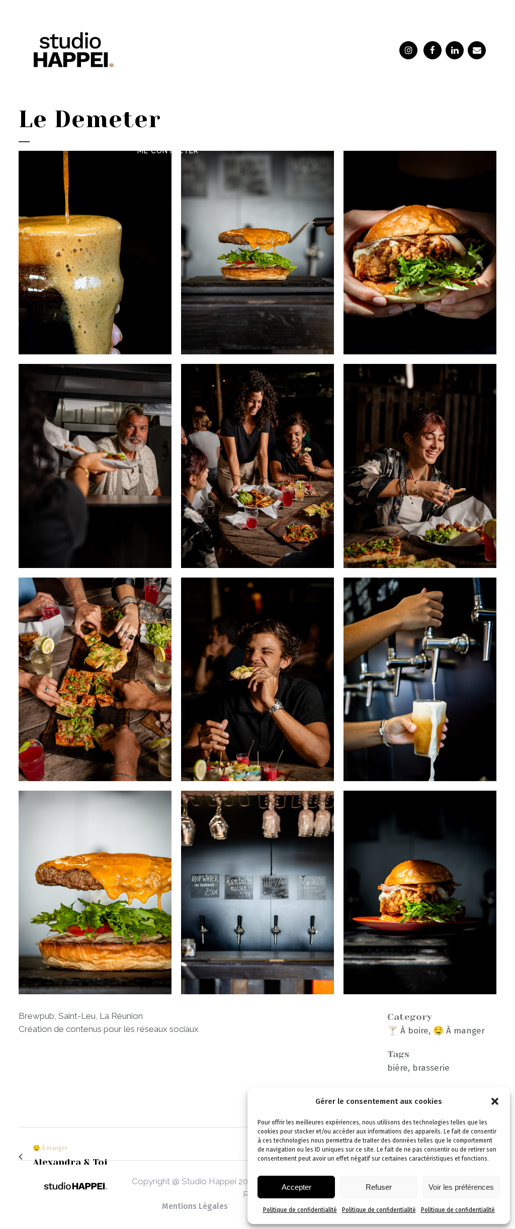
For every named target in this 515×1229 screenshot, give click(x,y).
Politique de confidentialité (300, 1209)
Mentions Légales (195, 1206)
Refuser (379, 1187)
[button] (495, 1101)
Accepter (296, 1187)
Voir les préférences (461, 1187)
